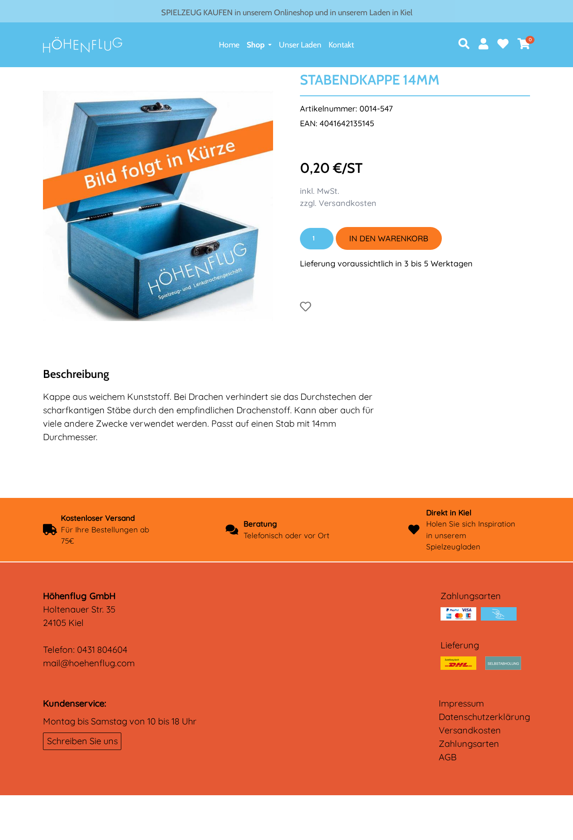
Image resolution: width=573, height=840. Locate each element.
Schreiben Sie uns (82, 740)
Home (229, 44)
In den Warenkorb (388, 238)
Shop (256, 44)
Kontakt (341, 44)
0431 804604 (102, 649)
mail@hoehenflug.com (89, 663)
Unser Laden (300, 44)
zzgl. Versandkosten (338, 203)
